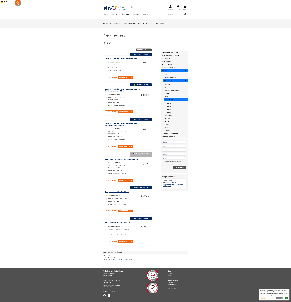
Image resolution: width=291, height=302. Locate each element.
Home (106, 14)
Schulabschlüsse (166, 61)
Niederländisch (169, 115)
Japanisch (168, 93)
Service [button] (136, 14)
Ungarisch (168, 127)
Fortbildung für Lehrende (169, 136)
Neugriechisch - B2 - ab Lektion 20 (117, 222)
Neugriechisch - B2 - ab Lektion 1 (117, 192)
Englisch (166, 74)
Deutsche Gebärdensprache (172, 90)
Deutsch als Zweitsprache (171, 133)
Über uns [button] (126, 14)
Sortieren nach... (143, 50)
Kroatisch (167, 96)
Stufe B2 (169, 112)
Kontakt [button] (146, 14)
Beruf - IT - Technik (167, 64)
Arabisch (167, 84)
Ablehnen (279, 298)
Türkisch (167, 124)
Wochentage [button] (166, 150)
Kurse (118, 23)
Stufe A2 (169, 106)
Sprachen (124, 23)
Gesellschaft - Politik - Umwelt (170, 52)
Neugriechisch (132, 23)
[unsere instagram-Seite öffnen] (109, 295)
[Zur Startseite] (118, 8)
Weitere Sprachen (143, 23)
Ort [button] (164, 146)
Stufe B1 (169, 109)
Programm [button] (114, 14)
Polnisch (167, 118)
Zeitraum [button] (165, 154)
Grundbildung (166, 58)
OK (286, 298)
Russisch (167, 121)
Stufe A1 (169, 103)
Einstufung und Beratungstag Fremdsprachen (121, 159)
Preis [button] (164, 158)
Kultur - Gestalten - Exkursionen (170, 55)
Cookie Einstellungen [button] (174, 288)
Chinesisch (168, 87)
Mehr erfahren (263, 298)
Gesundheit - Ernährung (168, 67)
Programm (112, 23)
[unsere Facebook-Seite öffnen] (104, 295)
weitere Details (124, 77)
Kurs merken (112, 77)
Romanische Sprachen (170, 77)
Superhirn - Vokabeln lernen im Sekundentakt (121, 58)
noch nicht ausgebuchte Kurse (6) (172, 161)
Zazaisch (167, 130)
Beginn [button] (165, 142)
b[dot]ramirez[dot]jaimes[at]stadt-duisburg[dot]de (120, 259)
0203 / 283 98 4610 (170, 182)
